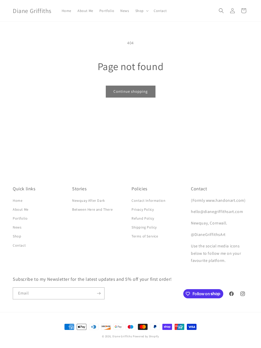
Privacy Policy (143, 209)
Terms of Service (145, 236)
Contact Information (148, 200)
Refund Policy (143, 218)
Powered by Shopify (146, 336)
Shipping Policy (144, 227)
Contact (19, 245)
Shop (17, 236)
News (17, 227)
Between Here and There (92, 209)
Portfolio (20, 218)
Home (17, 200)
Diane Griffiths (122, 336)
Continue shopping (130, 91)
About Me (21, 209)
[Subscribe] (98, 293)
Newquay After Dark (88, 200)
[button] (141, 10)
